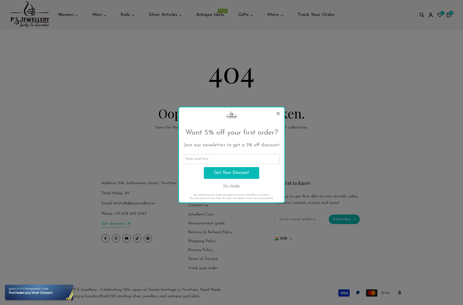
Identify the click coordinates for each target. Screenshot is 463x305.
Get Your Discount (231, 173)
